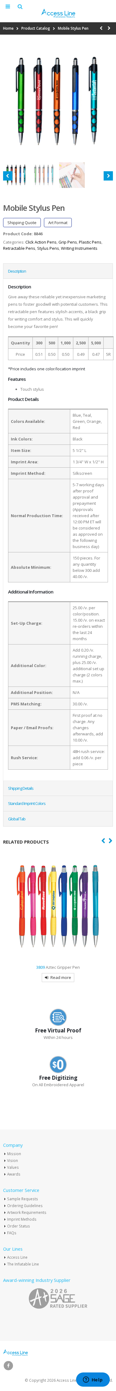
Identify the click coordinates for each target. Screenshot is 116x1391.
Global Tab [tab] (16, 819)
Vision (12, 1160)
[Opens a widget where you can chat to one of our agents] (93, 1380)
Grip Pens (67, 242)
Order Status (18, 1225)
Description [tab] (17, 271)
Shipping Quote (22, 222)
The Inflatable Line (23, 1263)
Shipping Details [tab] (20, 788)
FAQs (11, 1232)
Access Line (17, 1257)
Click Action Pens (41, 242)
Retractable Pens (19, 248)
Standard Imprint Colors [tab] (26, 803)
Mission (14, 1153)
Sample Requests (22, 1198)
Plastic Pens (90, 242)
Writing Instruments (79, 248)
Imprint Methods (22, 1219)
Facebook (8, 1365)
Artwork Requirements (26, 1212)
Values (13, 1167)
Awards (13, 1174)
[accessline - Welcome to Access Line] (58, 13)
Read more (60, 977)
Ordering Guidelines (25, 1205)
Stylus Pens (48, 248)
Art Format (57, 222)
